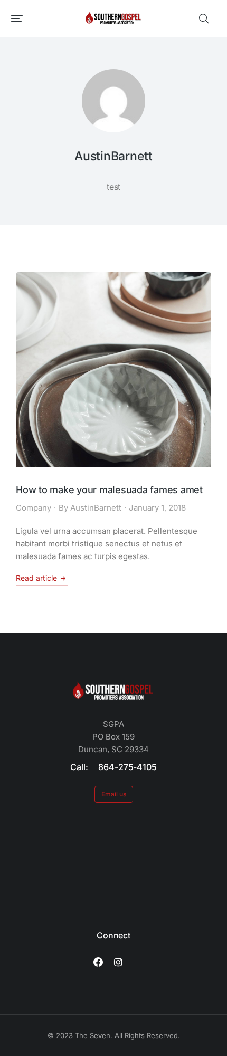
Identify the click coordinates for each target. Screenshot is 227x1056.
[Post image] (113, 369)
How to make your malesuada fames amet (109, 489)
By (90, 508)
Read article (36, 577)
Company (33, 508)
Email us (113, 794)
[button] (17, 18)
